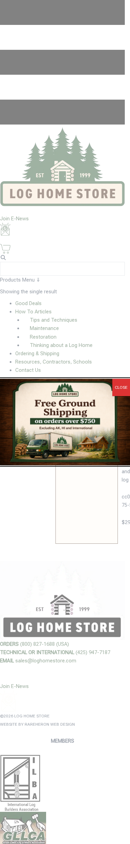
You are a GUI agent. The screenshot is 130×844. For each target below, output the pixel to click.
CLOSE (121, 387)
